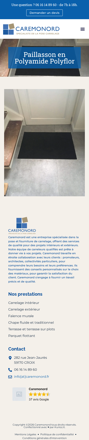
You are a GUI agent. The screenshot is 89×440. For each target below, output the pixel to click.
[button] (82, 29)
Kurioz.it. (59, 427)
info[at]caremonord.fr (31, 377)
